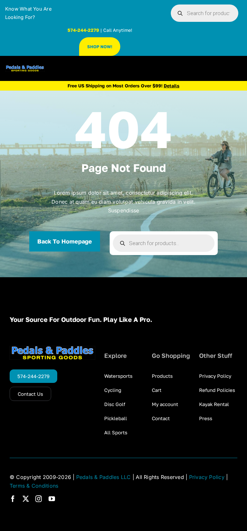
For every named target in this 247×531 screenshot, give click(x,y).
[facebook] (13, 499)
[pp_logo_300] (25, 68)
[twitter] (26, 499)
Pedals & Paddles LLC (103, 477)
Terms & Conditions (34, 485)
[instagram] (38, 499)
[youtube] (52, 499)
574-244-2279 (83, 30)
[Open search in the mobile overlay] (205, 13)
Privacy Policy (206, 477)
